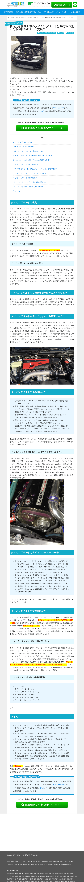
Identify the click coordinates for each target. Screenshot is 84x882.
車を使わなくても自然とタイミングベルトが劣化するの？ (35, 169)
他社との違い (35, 855)
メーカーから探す (62, 12)
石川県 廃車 (10, 879)
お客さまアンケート (18, 855)
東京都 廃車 (18, 876)
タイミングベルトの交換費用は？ (25, 178)
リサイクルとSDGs (24, 861)
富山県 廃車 (73, 876)
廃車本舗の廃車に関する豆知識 (28, 17)
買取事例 (27, 855)
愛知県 (47, 876)
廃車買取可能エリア (12, 870)
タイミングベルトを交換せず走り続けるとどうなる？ (32, 155)
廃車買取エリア (49, 12)
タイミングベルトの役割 (22, 142)
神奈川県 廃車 (26, 876)
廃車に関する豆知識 (12, 861)
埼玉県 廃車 (10, 876)
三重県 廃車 (40, 879)
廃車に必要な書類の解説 (67, 861)
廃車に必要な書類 (22, 12)
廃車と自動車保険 (54, 861)
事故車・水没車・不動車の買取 (39, 861)
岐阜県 (52, 876)
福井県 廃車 (18, 879)
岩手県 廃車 (25, 873)
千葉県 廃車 (34, 876)
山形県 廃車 (48, 873)
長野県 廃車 (33, 879)
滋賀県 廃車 (70, 879)
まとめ (16, 191)
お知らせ (9, 855)
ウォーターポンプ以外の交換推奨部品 (29, 187)
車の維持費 (57, 864)
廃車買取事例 (8, 12)
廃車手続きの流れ (35, 12)
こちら (42, 111)
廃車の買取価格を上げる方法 (39, 864)
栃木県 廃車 (63, 873)
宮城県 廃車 (33, 873)
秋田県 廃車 (40, 873)
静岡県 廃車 (25, 879)
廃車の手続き (26, 864)
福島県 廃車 (55, 873)
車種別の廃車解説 (66, 864)
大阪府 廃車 (48, 879)
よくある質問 (75, 12)
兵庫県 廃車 (55, 879)
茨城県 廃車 (41, 876)
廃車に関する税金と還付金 (14, 864)
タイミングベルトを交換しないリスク (28, 151)
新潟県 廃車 (58, 876)
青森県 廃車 (18, 873)
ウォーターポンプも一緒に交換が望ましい (30, 182)
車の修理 (50, 864)
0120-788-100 (58, 108)
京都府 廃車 (63, 879)
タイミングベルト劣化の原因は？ (25, 164)
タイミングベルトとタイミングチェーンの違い (30, 173)
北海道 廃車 (10, 873)
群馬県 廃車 (70, 873)
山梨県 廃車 (66, 876)
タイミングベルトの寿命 (24, 147)
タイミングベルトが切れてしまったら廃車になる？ (32, 160)
